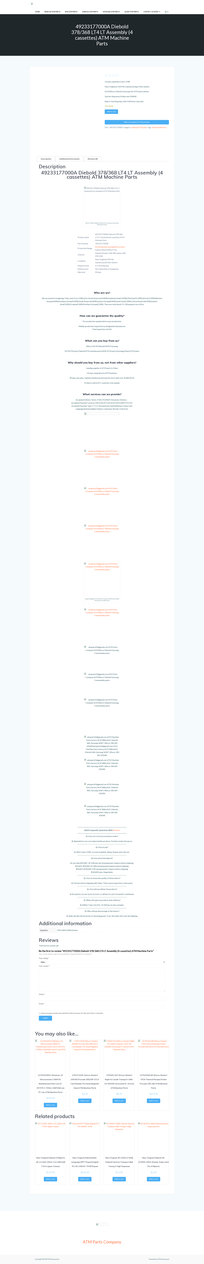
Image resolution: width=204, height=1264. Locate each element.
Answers (116, 830)
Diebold (102, 247)
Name (42, 994)
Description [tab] (46, 159)
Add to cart (111, 112)
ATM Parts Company (102, 1241)
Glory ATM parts (131, 12)
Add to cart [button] (50, 1105)
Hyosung (110, 247)
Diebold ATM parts (90, 12)
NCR (97, 247)
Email (42, 1003)
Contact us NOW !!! (151, 12)
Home (37, 12)
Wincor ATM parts (52, 12)
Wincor (117, 247)
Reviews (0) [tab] (93, 159)
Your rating (44, 958)
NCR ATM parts (71, 12)
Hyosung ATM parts (111, 12)
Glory (122, 247)
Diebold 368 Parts (159, 127)
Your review (44, 966)
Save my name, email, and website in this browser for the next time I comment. (72, 1013)
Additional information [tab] (69, 159)
